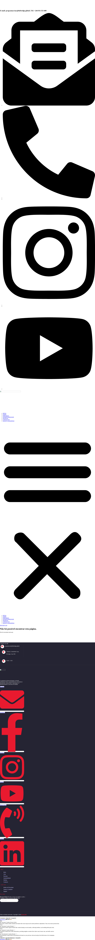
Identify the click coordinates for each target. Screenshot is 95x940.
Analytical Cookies (5, 930)
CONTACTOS (6, 419)
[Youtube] (49, 389)
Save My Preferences (10, 937)
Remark (12, 926)
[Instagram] (49, 305)
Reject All (8, 918)
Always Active (13, 922)
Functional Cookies (5, 926)
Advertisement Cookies (6, 934)
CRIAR (4, 414)
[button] (47, 518)
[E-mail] (49, 105)
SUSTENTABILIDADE (8, 417)
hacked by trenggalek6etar (8, 420)
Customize (3, 918)
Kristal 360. (24, 914)
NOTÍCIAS (5, 418)
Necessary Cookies (5, 922)
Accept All (13, 918)
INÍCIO (4, 413)
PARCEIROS (6, 415)
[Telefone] (49, 198)
